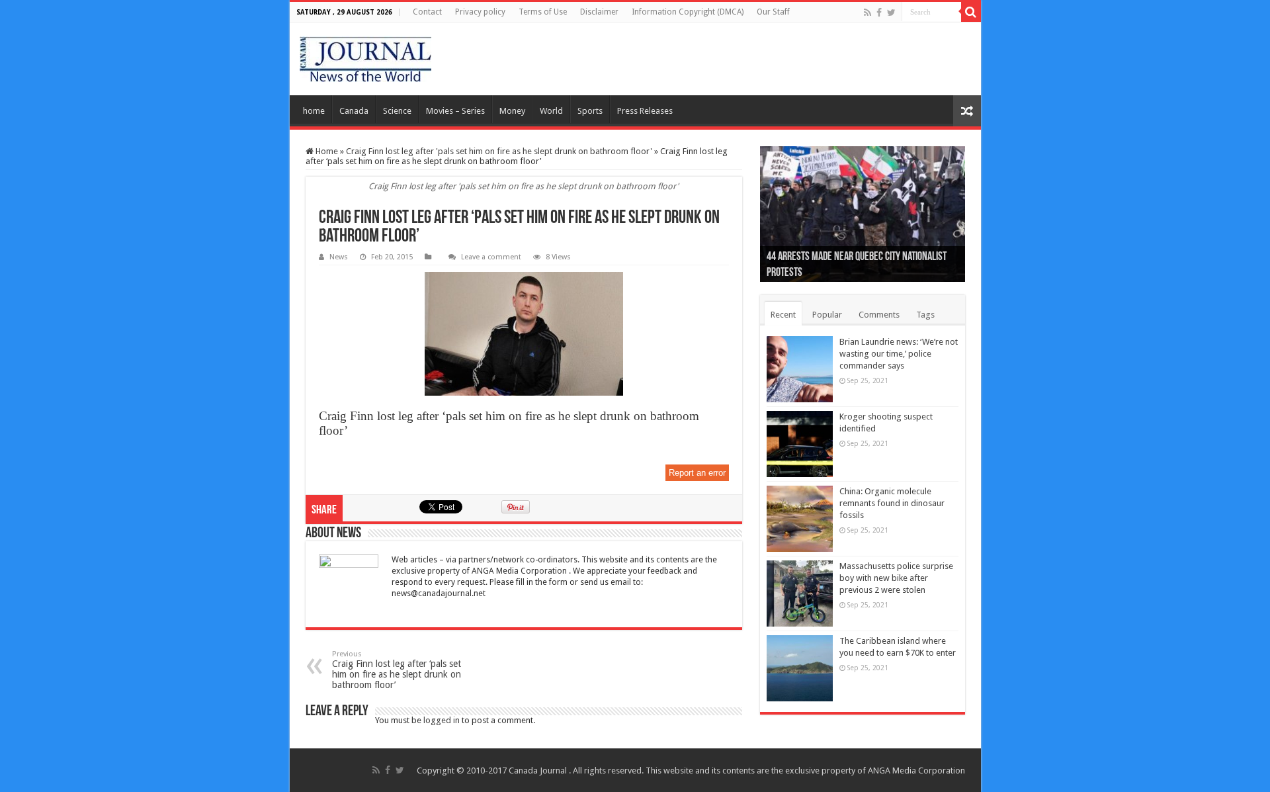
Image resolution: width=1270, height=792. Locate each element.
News (338, 257)
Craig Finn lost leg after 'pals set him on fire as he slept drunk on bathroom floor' (499, 151)
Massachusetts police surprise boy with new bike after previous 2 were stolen (896, 578)
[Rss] (867, 13)
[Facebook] (879, 13)
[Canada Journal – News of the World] (365, 59)
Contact (427, 12)
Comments (879, 315)
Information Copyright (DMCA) (687, 12)
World (551, 111)
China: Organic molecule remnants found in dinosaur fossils (892, 503)
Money (512, 111)
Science (397, 111)
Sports (590, 111)
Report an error (697, 473)
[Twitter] (891, 13)
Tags (925, 315)
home (314, 111)
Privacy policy (480, 12)
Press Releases (645, 111)
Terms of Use (543, 12)
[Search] (971, 12)
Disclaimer (599, 12)
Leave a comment (491, 257)
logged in (441, 720)
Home (326, 151)
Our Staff (773, 12)
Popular (827, 315)
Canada (353, 111)
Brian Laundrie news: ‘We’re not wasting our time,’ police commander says (898, 354)
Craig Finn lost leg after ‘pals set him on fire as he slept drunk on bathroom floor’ (396, 670)
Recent (783, 315)
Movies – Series (455, 111)
